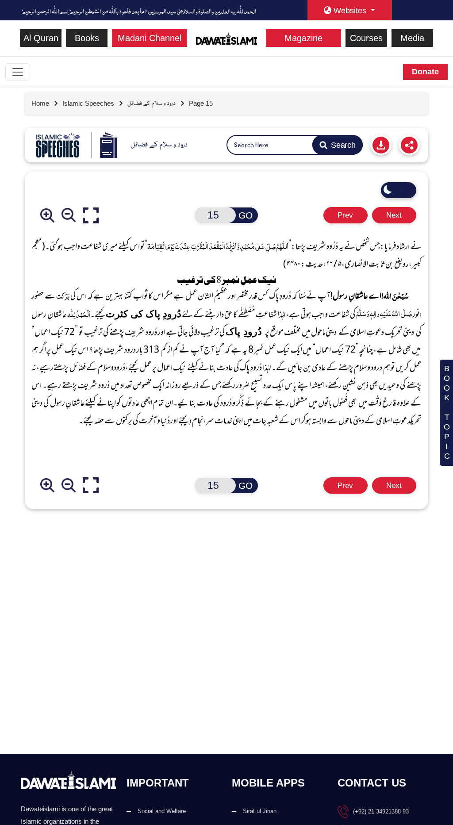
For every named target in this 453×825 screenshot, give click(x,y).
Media (412, 38)
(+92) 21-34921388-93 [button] (381, 811)
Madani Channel (149, 38)
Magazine (303, 38)
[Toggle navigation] (17, 72)
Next (394, 215)
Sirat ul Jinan (259, 811)
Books (87, 38)
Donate (425, 71)
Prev (345, 215)
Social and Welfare (162, 811)
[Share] (409, 145)
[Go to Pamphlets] (57, 145)
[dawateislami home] (226, 37)
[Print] (381, 145)
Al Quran (40, 38)
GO (245, 215)
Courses (366, 38)
